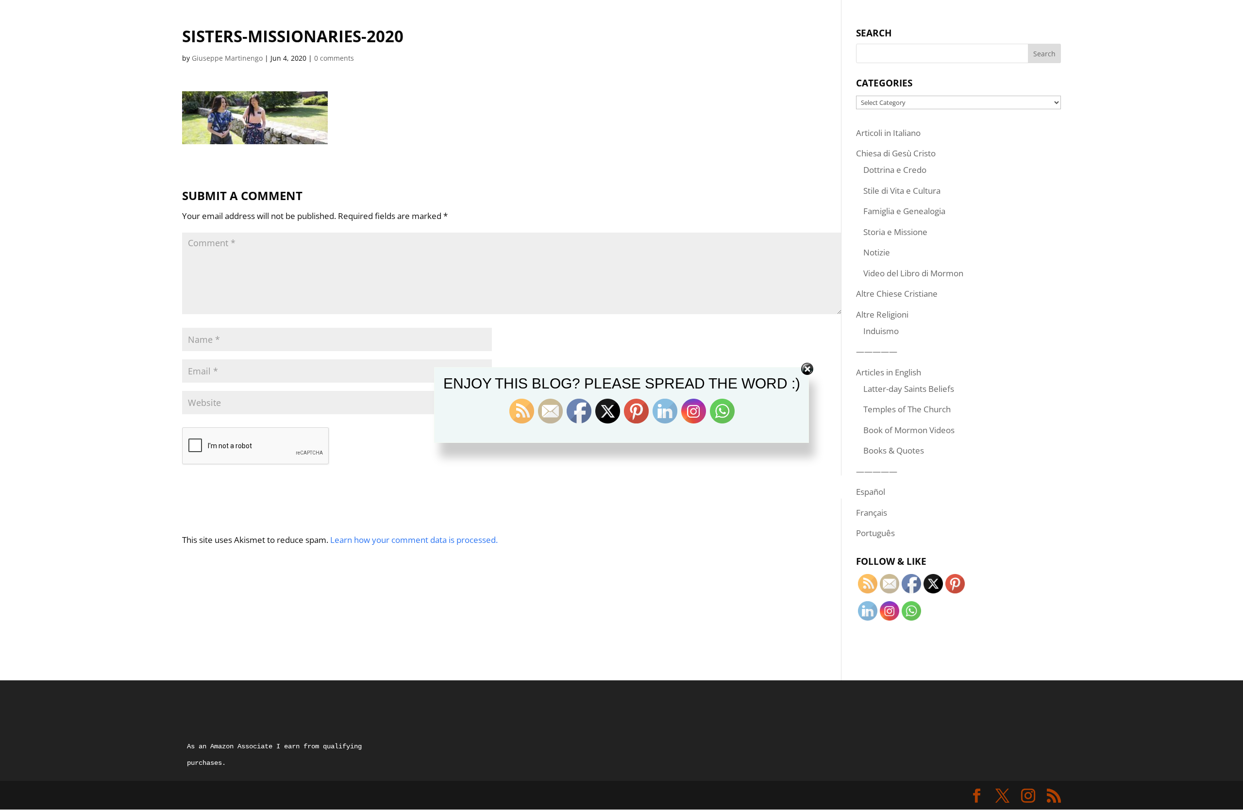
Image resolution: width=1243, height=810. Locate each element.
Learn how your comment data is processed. (414, 539)
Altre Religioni (882, 314)
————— (876, 351)
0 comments (334, 58)
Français (871, 512)
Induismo (881, 331)
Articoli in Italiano (888, 132)
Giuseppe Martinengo (227, 58)
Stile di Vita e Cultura (902, 190)
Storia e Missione (895, 231)
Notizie (876, 252)
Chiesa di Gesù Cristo (896, 153)
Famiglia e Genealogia (904, 211)
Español (870, 491)
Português (875, 533)
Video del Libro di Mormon (913, 273)
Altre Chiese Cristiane (897, 293)
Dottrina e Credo (894, 169)
